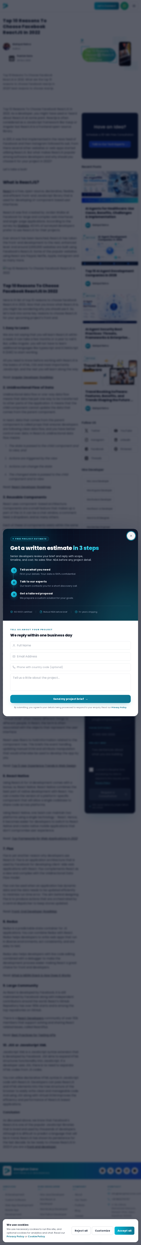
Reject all (81, 1231)
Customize (102, 1231)
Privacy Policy (118, 707)
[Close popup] (131, 536)
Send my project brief (70, 699)
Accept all (124, 1231)
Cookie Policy (36, 1236)
